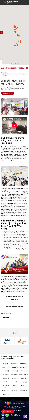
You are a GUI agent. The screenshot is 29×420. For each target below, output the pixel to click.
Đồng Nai (5, 394)
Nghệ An (14, 378)
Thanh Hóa (5, 378)
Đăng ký (15, 414)
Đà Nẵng (14, 382)
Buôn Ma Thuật (5, 386)
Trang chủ (3, 72)
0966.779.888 (11, 407)
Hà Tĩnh (23, 378)
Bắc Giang (14, 374)
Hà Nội (5, 363)
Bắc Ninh (14, 367)
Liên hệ (10, 414)
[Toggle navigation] (27, 68)
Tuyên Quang (23, 374)
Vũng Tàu (5, 390)
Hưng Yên (14, 363)
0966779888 (18, 407)
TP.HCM (23, 385)
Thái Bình (5, 374)
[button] (12, 348)
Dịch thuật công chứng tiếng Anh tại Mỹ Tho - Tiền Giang (15, 74)
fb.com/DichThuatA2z (19, 402)
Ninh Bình (14, 371)
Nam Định (5, 371)
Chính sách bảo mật (15, 415)
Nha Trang (14, 385)
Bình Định (23, 382)
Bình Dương (23, 390)
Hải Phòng (23, 363)
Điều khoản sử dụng (22, 414)
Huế (5, 382)
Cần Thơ (14, 390)
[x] (1, 32)
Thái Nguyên (23, 371)
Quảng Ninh (5, 367)
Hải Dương (23, 367)
